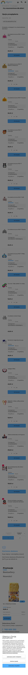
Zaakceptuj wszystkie (14, 665)
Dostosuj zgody (14, 661)
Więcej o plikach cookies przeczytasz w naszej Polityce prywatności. (13, 652)
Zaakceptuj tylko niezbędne (14, 656)
